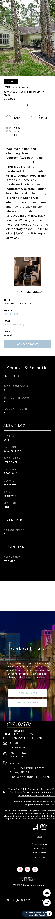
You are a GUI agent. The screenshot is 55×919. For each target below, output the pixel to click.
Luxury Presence (35, 885)
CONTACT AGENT (27, 344)
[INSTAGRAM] (35, 869)
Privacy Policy (40, 900)
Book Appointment (27, 702)
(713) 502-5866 (16, 757)
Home (39, 837)
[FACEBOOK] (20, 869)
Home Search (39, 853)
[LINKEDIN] (27, 869)
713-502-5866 (12, 314)
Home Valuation (39, 848)
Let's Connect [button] (27, 693)
